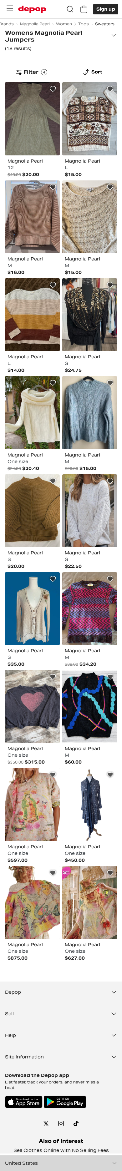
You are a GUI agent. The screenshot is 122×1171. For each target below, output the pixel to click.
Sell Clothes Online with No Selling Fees (61, 1150)
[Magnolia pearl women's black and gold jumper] (89, 314)
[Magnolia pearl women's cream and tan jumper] (32, 608)
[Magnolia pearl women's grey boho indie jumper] (89, 804)
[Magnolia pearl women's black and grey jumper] (32, 706)
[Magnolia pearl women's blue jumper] (89, 412)
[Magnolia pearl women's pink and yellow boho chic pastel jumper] (32, 902)
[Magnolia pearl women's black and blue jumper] (89, 706)
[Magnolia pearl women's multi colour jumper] (89, 118)
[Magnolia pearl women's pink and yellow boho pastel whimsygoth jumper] (89, 902)
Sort (96, 72)
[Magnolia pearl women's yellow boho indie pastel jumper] (32, 804)
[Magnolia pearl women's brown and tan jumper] (32, 510)
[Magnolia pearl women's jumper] (32, 118)
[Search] (70, 9)
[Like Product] (52, 89)
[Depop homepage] (32, 9)
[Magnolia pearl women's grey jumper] (89, 510)
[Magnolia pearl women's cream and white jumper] (32, 412)
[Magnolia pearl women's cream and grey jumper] (89, 216)
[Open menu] (9, 8)
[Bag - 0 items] (84, 9)
